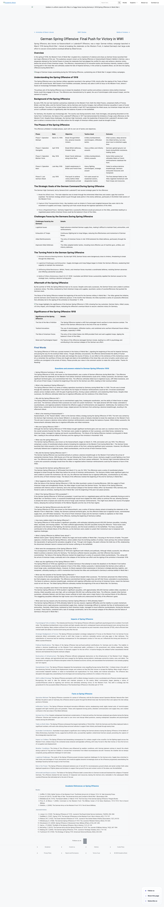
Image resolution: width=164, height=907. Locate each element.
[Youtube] (85, 841)
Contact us (155, 2)
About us (144, 2)
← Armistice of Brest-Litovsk (44, 32)
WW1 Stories (82, 32)
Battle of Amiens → (123, 32)
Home (125, 2)
